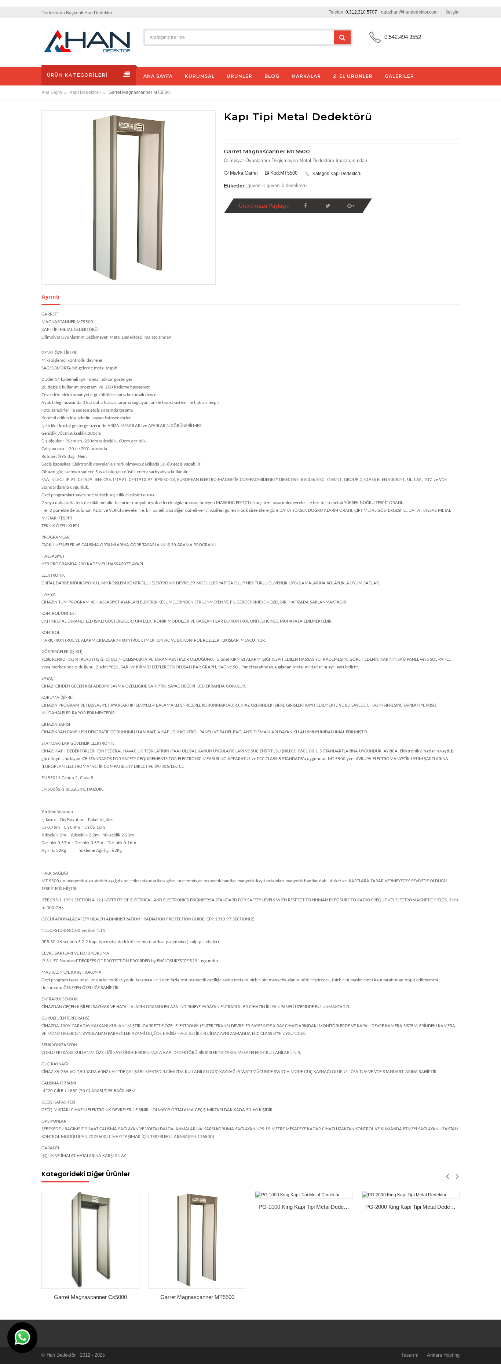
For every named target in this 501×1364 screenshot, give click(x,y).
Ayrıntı (50, 296)
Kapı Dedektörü (85, 92)
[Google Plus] (350, 205)
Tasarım (409, 1355)
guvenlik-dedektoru (287, 185)
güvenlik (256, 185)
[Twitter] (328, 205)
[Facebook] (305, 205)
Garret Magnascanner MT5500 (197, 1297)
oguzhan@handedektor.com (409, 12)
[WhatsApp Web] (22, 1337)
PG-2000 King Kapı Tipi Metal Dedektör (412, 1207)
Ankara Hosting (443, 1355)
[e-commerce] (87, 41)
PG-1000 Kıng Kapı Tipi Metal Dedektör (306, 1207)
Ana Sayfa (51, 92)
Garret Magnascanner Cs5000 (90, 1297)
